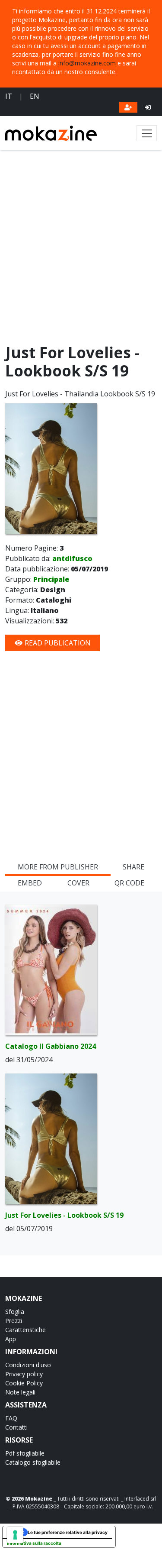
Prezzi (13, 1321)
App (10, 1339)
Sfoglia (14, 1311)
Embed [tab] (30, 883)
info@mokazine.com (87, 63)
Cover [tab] (78, 883)
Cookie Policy (24, 1383)
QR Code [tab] (129, 883)
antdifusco (72, 558)
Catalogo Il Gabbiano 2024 (50, 1046)
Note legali (20, 1392)
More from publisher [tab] (58, 867)
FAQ (11, 1418)
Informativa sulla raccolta (34, 1543)
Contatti (16, 1427)
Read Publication (57, 643)
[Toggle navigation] (147, 133)
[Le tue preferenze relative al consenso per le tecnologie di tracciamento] (15, 1535)
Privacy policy (24, 1374)
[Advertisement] (81, 249)
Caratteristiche (25, 1330)
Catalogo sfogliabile (32, 1462)
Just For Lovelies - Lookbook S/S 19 (64, 1215)
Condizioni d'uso (28, 1365)
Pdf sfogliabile (24, 1453)
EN (34, 96)
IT (8, 96)
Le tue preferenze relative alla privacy (68, 1532)
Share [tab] (133, 867)
